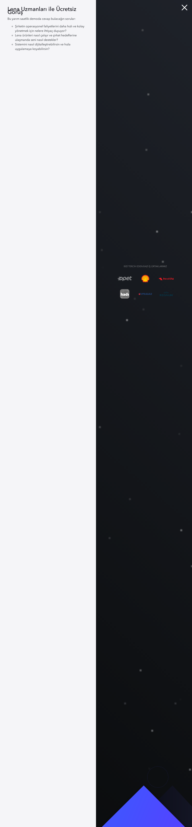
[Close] (184, 7)
